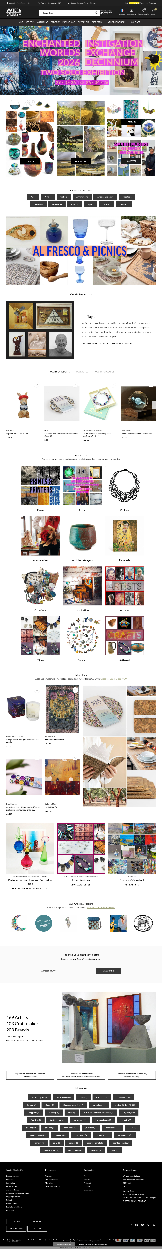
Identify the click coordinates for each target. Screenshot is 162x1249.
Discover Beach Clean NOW (114, 678)
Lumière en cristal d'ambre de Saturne (136, 433)
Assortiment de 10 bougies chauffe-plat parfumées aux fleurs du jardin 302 (23, 808)
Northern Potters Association (98, 1112)
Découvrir (83, 22)
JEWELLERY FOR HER (81, 885)
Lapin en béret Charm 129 (17, 433)
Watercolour (57, 1120)
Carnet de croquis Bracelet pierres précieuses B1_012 (97, 434)
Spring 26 (131, 122)
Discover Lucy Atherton (94, 343)
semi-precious (51, 1150)
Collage (31, 1105)
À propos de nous (116, 22)
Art (21, 22)
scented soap (121, 1143)
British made (64, 1097)
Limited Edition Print (125, 1105)
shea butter (75, 1150)
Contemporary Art (73, 1105)
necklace (60, 1135)
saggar (73, 1143)
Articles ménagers (105, 197)
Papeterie (127, 197)
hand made (70, 1128)
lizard (132, 1128)
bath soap (80, 1120)
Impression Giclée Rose (54, 739)
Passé (33, 197)
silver (114, 1150)
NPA (71, 1112)
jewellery (90, 1128)
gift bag (31, 1128)
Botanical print (39, 1097)
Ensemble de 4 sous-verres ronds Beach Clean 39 (61, 434)
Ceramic (101, 1097)
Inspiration (57, 204)
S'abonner (108, 971)
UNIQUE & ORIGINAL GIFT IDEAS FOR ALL (24, 1040)
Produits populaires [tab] (103, 372)
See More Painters (119, 343)
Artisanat (42, 22)
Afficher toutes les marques (101, 907)
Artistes (30, 22)
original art (81, 1135)
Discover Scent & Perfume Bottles (30, 888)
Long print (33, 1112)
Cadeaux (55, 22)
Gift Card (97, 22)
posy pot (39, 1143)
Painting (36, 1120)
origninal (102, 1135)
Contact (135, 22)
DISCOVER (131, 161)
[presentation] (8, 405)
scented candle (95, 1143)
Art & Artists (132, 885)
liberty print (112, 1128)
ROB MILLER (80, 161)
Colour (49, 1105)
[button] (78, 367)
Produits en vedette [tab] (59, 372)
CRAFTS (30, 161)
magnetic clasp (38, 1135)
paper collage (125, 1135)
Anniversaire (82, 197)
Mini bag (54, 1112)
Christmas (123, 1097)
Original (129, 1112)
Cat (83, 1097)
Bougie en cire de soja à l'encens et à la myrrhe (22, 740)
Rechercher (96, 13)
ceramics (126, 1120)
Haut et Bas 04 (51, 807)
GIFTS (23, 1036)
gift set (49, 1128)
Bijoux (90, 204)
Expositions (68, 22)
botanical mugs (103, 1120)
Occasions (38, 204)
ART (8, 1036)
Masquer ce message (63, 1244)
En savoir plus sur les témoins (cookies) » (93, 1244)
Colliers (63, 197)
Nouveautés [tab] (81, 372)
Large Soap (99, 1105)
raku (56, 1143)
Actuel (48, 197)
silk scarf (96, 1150)
